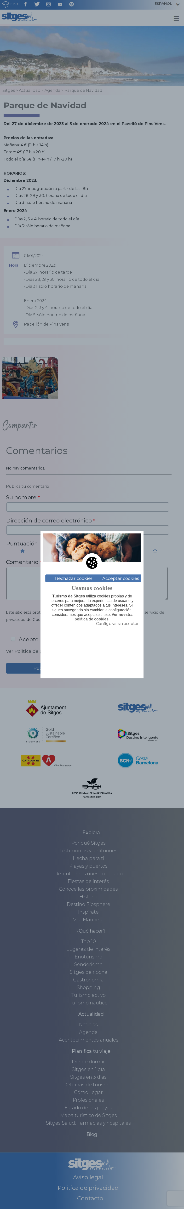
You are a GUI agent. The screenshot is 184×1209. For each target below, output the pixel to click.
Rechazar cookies (74, 578)
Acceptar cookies (120, 578)
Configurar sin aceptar (117, 623)
